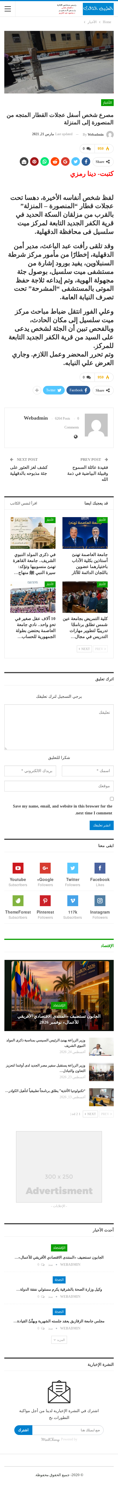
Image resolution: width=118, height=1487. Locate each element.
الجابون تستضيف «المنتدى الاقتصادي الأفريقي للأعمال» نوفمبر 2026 (59, 1019)
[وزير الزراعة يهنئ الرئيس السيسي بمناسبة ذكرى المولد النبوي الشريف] (101, 1047)
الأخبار (107, 102)
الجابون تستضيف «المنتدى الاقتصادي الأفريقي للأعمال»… (59, 1257)
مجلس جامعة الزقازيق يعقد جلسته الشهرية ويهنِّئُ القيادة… (59, 1321)
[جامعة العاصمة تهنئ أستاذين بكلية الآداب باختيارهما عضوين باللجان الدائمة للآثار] (85, 533)
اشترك (23, 1430)
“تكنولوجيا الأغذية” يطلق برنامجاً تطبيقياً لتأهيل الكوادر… (45, 1091)
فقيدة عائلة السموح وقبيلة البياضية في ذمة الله (87, 473)
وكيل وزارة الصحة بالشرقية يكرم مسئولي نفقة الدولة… (59, 1289)
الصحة (59, 1280)
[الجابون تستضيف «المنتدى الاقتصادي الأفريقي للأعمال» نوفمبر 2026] (59, 995)
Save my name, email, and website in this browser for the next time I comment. (62, 809)
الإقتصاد (59, 1005)
